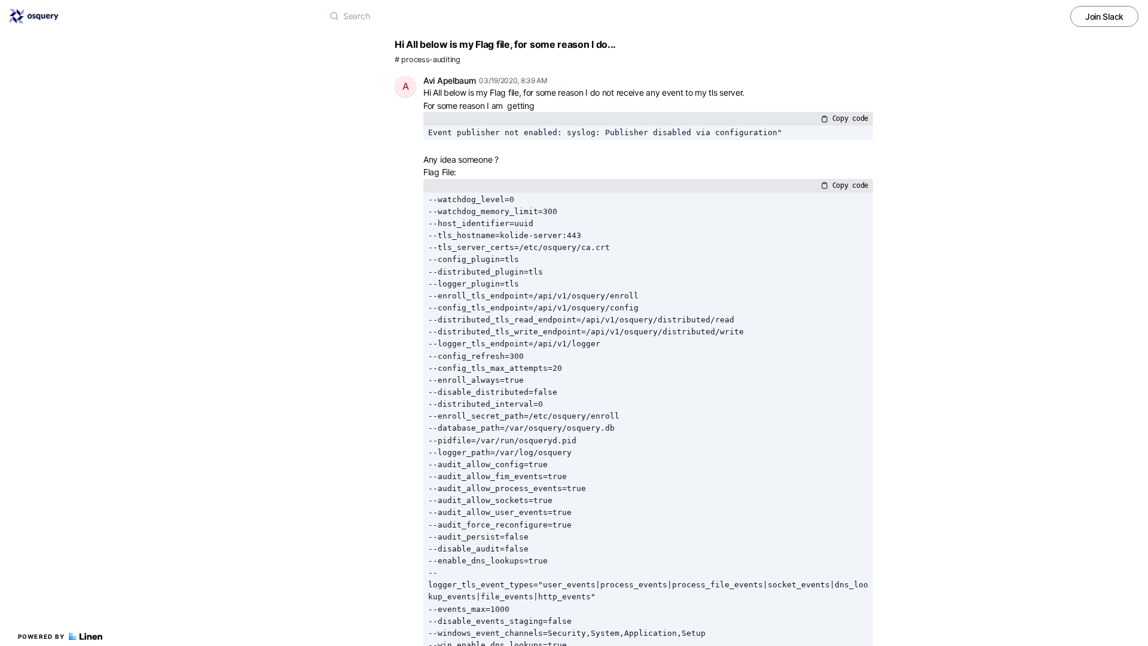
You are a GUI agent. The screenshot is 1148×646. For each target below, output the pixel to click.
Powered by (41, 636)
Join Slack (1104, 16)
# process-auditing (427, 59)
